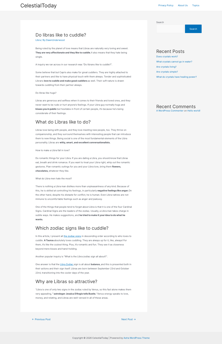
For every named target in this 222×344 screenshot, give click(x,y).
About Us (183, 5)
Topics (195, 5)
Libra (38, 40)
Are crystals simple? (167, 71)
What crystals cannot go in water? (174, 61)
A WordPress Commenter (169, 110)
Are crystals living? (166, 66)
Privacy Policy (165, 5)
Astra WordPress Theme (137, 337)
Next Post (128, 319)
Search (160, 22)
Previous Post (41, 319)
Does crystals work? (167, 56)
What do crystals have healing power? (176, 76)
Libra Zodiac (67, 264)
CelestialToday (38, 5)
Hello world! (193, 110)
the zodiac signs (72, 236)
